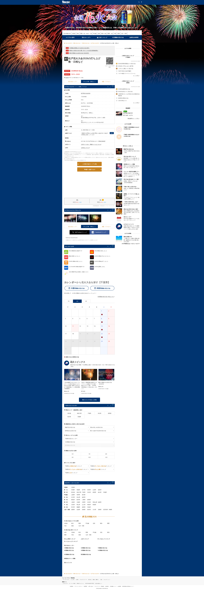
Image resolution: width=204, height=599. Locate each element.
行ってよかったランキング (71, 541)
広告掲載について (113, 586)
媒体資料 (107, 586)
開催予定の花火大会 (70, 427)
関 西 (65, 502)
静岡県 (89, 499)
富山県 (78, 497)
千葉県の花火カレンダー (71, 438)
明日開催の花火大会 (86, 554)
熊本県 (89, 509)
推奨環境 (85, 586)
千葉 (91, 33)
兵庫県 (83, 502)
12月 (106, 457)
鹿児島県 (105, 509)
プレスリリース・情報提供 (99, 586)
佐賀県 (78, 509)
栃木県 (69, 416)
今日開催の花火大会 (118, 37)
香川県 (73, 507)
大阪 (112, 33)
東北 (78, 33)
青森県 (78, 490)
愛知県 (73, 499)
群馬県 (109, 413)
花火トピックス (68, 562)
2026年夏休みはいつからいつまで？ (131, 243)
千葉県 (66, 77)
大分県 (94, 509)
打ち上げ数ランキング (69, 539)
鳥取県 (89, 504)
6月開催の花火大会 (85, 548)
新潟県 (83, 494)
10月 (89, 457)
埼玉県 (99, 413)
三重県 (83, 499)
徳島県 (83, 507)
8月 (106, 454)
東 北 (65, 490)
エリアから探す (70, 37)
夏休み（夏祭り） (96, 579)
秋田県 (89, 490)
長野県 (78, 494)
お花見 (77, 579)
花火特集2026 (67, 33)
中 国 (65, 504)
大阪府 (73, 502)
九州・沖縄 (124, 33)
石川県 (73, 497)
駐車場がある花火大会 (70, 430)
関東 (81, 33)
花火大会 (72, 81)
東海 (102, 33)
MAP (112, 133)
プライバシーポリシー (78, 586)
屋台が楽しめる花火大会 (96, 427)
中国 (115, 33)
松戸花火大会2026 (85, 93)
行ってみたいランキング (104, 539)
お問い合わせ (90, 586)
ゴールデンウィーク (83, 579)
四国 (118, 33)
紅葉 (101, 579)
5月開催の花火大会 (69, 548)
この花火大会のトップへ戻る (89, 164)
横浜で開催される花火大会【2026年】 (79, 53)
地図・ (106, 81)
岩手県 (83, 490)
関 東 (65, 492)
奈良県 (89, 502)
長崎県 (83, 509)
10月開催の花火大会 (103, 550)
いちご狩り (73, 579)
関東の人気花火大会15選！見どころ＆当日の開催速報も (83, 50)
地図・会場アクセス (90, 169)
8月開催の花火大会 (69, 550)
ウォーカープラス (66, 579)
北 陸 (65, 497)
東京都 (69, 413)
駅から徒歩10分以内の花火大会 (98, 430)
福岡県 (73, 509)
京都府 (78, 502)
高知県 (89, 507)
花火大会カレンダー (69, 545)
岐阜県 (78, 499)
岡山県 (78, 504)
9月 (72, 457)
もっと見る (136, 75)
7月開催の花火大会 (102, 548)
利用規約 (71, 586)
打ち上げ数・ (89, 81)
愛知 (105, 33)
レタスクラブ (65, 583)
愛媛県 (78, 507)
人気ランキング (102, 37)
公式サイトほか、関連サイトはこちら (90, 144)
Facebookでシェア (100, 232)
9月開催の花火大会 (85, 550)
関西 (109, 33)
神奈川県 (79, 413)
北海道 (73, 33)
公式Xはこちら (84, 147)
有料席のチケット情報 (69, 558)
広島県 (73, 504)
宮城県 (73, 490)
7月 (89, 454)
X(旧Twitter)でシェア (81, 232)
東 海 (65, 499)
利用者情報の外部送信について (127, 586)
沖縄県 (110, 509)
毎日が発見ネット (98, 583)
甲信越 (94, 33)
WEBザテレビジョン (80, 583)
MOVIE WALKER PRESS (89, 583)
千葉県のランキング (73, 466)
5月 (72, 454)
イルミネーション (106, 579)
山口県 (83, 504)
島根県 (94, 504)
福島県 (99, 490)
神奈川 (87, 33)
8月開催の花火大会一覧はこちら (106, 296)
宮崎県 (99, 509)
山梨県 (73, 494)
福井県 (83, 497)
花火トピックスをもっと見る (89, 400)
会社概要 (119, 586)
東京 (84, 33)
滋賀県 (99, 502)
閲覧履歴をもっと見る (133, 118)
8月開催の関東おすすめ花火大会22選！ (79, 48)
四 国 (65, 507)
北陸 (99, 33)
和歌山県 (95, 502)
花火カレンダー (86, 37)
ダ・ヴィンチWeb (72, 583)
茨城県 (79, 416)
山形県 (94, 490)
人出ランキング (85, 539)
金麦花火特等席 (133, 37)
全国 (65, 532)
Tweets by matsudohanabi (72, 237)
